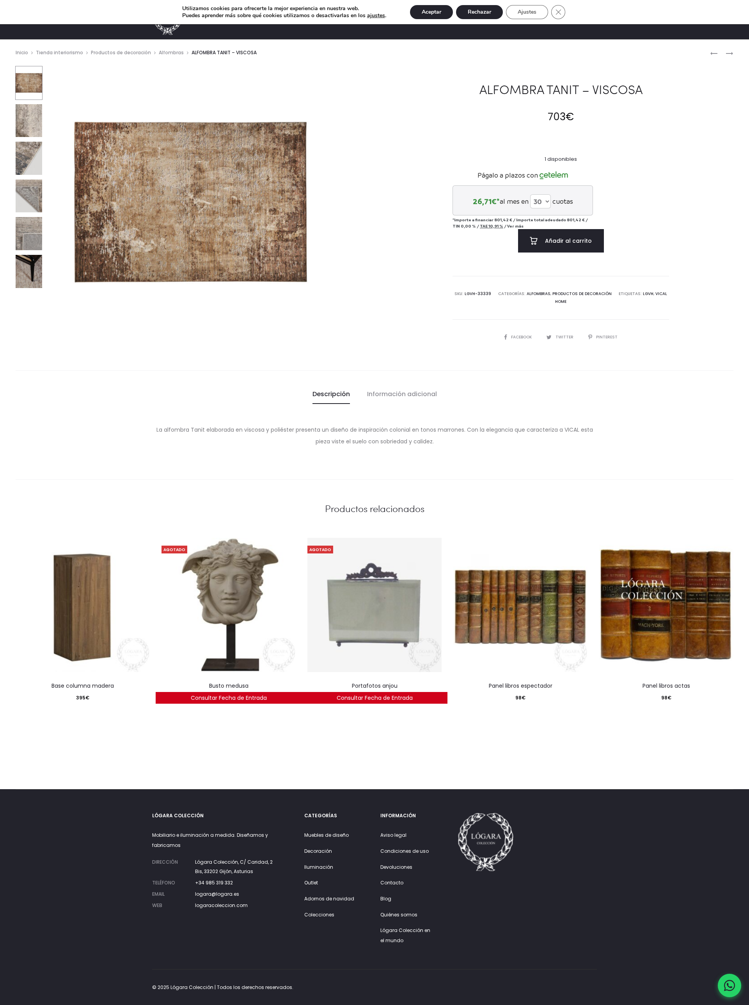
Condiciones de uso (404, 851)
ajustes (376, 15)
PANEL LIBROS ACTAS (666, 686)
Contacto (391, 882)
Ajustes (527, 12)
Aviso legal (393, 835)
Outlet (311, 882)
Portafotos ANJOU (375, 686)
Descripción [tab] (331, 394)
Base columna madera (82, 686)
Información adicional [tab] (402, 394)
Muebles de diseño (326, 835)
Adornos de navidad (329, 898)
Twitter (565, 337)
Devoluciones (396, 867)
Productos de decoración (121, 52)
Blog (385, 898)
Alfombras (171, 52)
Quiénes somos (398, 914)
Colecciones (319, 914)
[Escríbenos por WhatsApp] (729, 985)
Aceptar (431, 12)
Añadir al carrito (567, 241)
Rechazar (479, 12)
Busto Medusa (228, 686)
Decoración (318, 851)
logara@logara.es (217, 894)
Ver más (515, 226)
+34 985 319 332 (214, 882)
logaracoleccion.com (221, 905)
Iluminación (318, 867)
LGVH (648, 294)
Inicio (22, 52)
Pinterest (607, 337)
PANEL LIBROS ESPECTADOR (520, 686)
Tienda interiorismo (59, 52)
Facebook (522, 337)
